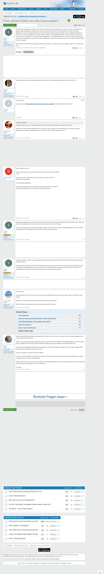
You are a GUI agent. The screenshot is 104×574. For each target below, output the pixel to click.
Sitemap (69, 563)
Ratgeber (38, 9)
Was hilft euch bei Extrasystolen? (22, 500)
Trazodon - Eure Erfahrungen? (21, 508)
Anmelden (81, 9)
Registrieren (72, 9)
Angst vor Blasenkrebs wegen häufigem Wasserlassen (30, 534)
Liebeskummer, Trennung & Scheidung (40, 545)
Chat (45, 9)
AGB (53, 563)
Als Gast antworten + (10, 25)
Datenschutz (37, 563)
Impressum (30, 563)
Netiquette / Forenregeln (60, 563)
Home (6, 9)
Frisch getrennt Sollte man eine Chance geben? (31, 20)
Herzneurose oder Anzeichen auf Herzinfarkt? (27, 521)
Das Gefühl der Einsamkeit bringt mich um (25, 491)
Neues (13, 9)
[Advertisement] (50, 382)
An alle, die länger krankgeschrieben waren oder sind (29, 504)
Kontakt (19, 563)
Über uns (24, 563)
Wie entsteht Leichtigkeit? (19, 525)
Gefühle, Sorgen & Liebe (21, 545)
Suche (31, 9)
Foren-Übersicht (8, 545)
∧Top (100, 572)
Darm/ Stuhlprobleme (17, 495)
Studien (62, 9)
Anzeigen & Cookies (45, 563)
